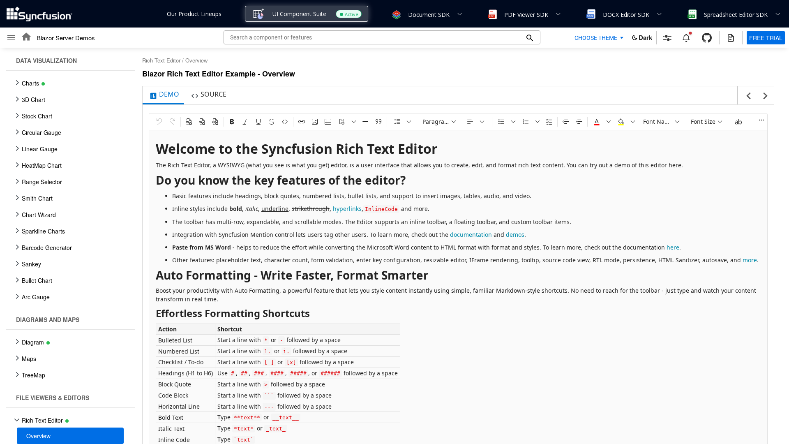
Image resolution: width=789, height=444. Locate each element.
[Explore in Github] (707, 37)
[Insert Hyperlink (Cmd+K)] (301, 121)
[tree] (68, 246)
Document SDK (429, 14)
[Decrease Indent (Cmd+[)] (565, 121)
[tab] (163, 95)
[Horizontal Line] (365, 121)
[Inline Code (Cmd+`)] (284, 121)
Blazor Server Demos (66, 37)
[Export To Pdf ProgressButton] (215, 121)
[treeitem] (70, 436)
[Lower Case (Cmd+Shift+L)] (738, 121)
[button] (396, 14)
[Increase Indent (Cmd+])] (579, 121)
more (750, 260)
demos (515, 234)
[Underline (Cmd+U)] (258, 121)
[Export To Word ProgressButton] (202, 121)
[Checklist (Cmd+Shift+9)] (549, 121)
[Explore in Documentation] (731, 38)
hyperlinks (347, 209)
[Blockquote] (378, 121)
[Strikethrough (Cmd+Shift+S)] (271, 121)
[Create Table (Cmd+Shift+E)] (328, 121)
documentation (471, 234)
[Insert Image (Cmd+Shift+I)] (314, 121)
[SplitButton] (342, 121)
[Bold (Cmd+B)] (232, 121)
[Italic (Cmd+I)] (245, 121)
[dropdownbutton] (354, 121)
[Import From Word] (189, 121)
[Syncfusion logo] (39, 14)
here (673, 247)
